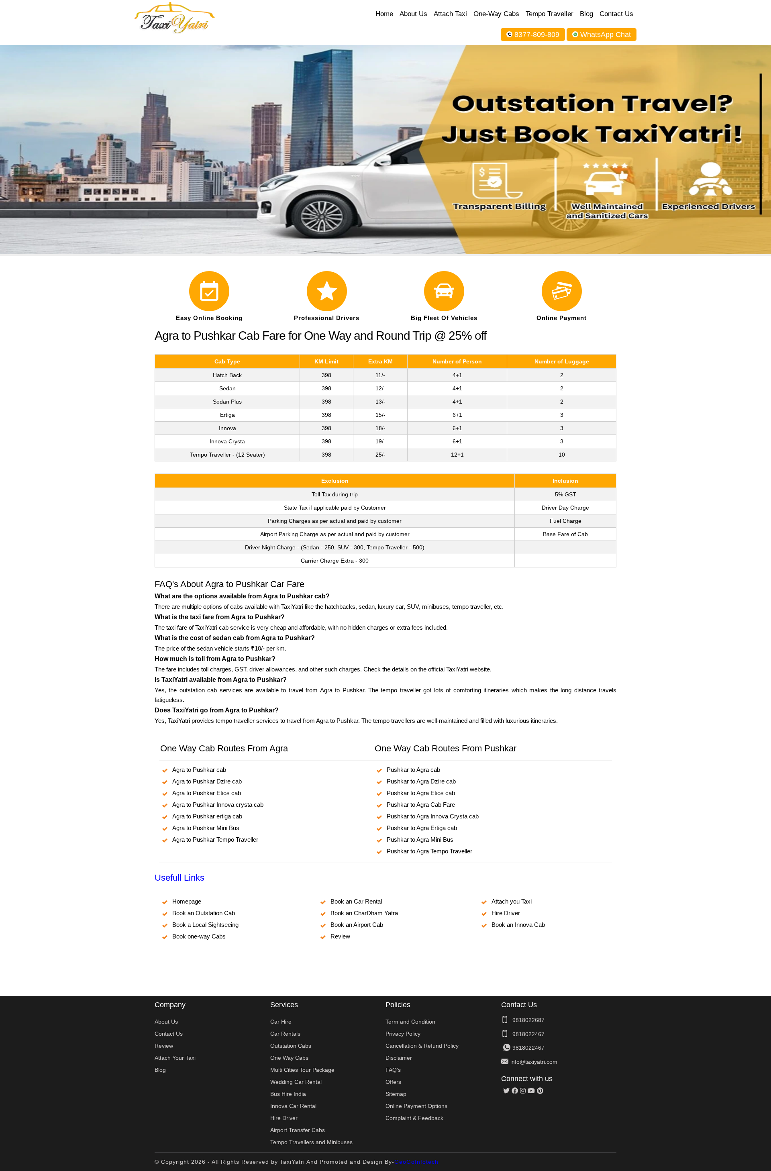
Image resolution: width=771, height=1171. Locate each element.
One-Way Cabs (496, 14)
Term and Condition (410, 1021)
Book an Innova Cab (518, 924)
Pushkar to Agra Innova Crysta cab (433, 816)
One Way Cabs (289, 1058)
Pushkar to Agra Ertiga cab (422, 827)
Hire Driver (506, 913)
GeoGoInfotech (416, 1162)
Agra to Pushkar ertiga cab (207, 816)
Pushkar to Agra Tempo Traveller (429, 851)
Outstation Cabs (290, 1045)
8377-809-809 (536, 35)
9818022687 (528, 1020)
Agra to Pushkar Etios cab (206, 793)
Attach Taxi (450, 14)
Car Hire (281, 1021)
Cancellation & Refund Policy (422, 1045)
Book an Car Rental (356, 901)
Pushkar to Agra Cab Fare (421, 804)
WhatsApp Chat (605, 35)
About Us (413, 14)
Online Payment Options (416, 1106)
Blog (586, 14)
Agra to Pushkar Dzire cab (207, 781)
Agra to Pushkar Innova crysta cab (217, 804)
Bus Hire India (288, 1094)
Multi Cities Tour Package (302, 1070)
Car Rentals (285, 1033)
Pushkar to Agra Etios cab (421, 793)
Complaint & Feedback (414, 1118)
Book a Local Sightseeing (205, 924)
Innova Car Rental (293, 1106)
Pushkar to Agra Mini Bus (420, 839)
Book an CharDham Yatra (364, 913)
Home (384, 14)
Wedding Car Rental (296, 1082)
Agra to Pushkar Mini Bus (205, 827)
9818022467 (528, 1034)
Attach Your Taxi (175, 1058)
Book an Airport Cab (356, 924)
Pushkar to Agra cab (413, 769)
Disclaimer (399, 1058)
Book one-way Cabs (199, 936)
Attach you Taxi (512, 901)
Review (340, 936)
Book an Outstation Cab (203, 913)
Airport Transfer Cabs (297, 1130)
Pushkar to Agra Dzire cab (421, 781)
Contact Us (616, 14)
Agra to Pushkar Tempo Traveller (215, 839)
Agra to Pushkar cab (199, 769)
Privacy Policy (403, 1033)
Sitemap (396, 1094)
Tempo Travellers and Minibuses (311, 1142)
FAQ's (393, 1070)
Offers (393, 1082)
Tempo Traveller (549, 14)
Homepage (186, 901)
